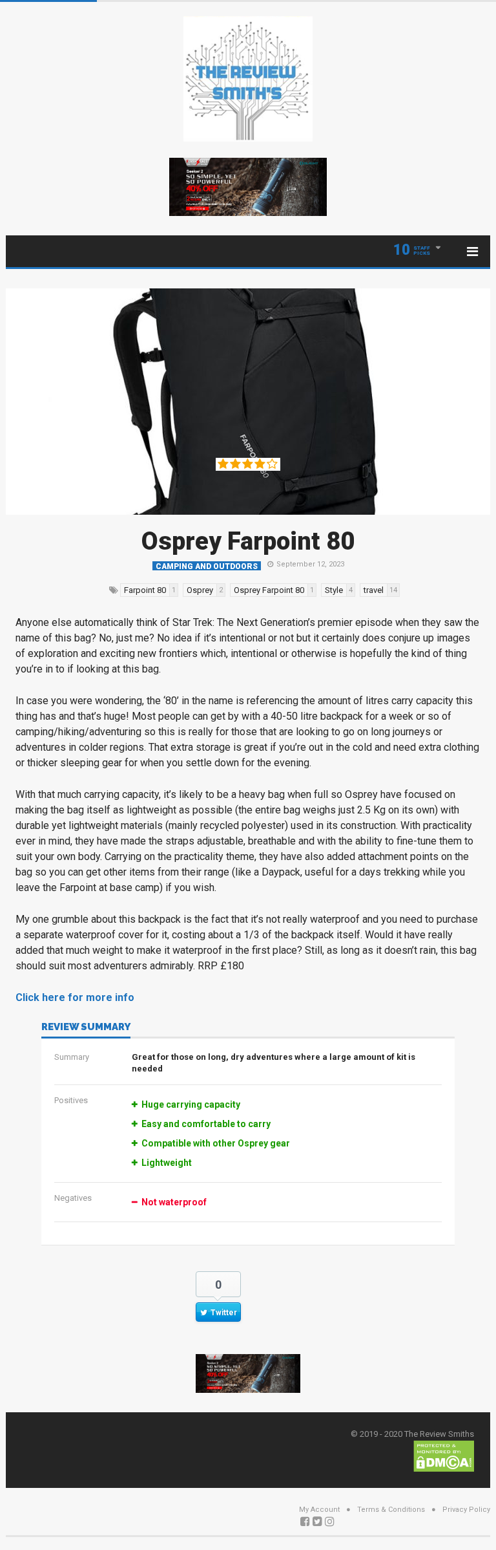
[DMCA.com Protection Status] (443, 1455)
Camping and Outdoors (207, 566)
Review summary (85, 1027)
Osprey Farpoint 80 (248, 541)
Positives (71, 1100)
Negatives (73, 1198)
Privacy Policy (466, 1509)
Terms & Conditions (391, 1509)
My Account (319, 1509)
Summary (71, 1057)
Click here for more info (75, 997)
